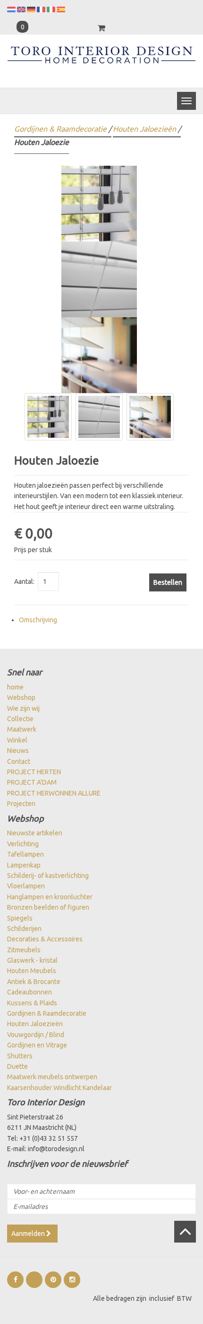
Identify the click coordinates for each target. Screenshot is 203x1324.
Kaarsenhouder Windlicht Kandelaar (59, 1087)
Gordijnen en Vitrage (37, 1045)
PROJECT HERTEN (34, 772)
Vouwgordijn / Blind (35, 1034)
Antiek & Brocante (33, 981)
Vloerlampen (26, 886)
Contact (18, 761)
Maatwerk (21, 729)
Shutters (20, 1056)
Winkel (17, 740)
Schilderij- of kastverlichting (48, 875)
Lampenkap (24, 865)
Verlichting (23, 844)
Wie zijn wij (23, 708)
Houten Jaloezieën (144, 129)
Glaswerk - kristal (32, 960)
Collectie (20, 719)
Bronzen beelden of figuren (48, 907)
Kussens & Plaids (32, 1003)
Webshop (21, 697)
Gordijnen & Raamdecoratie (60, 129)
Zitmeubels (24, 950)
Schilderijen (24, 928)
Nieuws (18, 750)
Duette (17, 1066)
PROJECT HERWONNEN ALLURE (54, 793)
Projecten (21, 803)
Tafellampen (25, 854)
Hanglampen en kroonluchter (50, 897)
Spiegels (20, 918)
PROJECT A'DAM (32, 782)
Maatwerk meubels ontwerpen (52, 1077)
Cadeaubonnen (29, 992)
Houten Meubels (31, 971)
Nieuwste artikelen (34, 833)
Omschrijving (38, 620)
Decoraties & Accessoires (45, 939)
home (15, 687)
